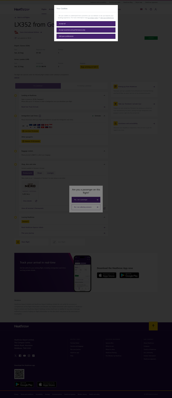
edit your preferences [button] (107, 18)
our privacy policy (93, 18)
